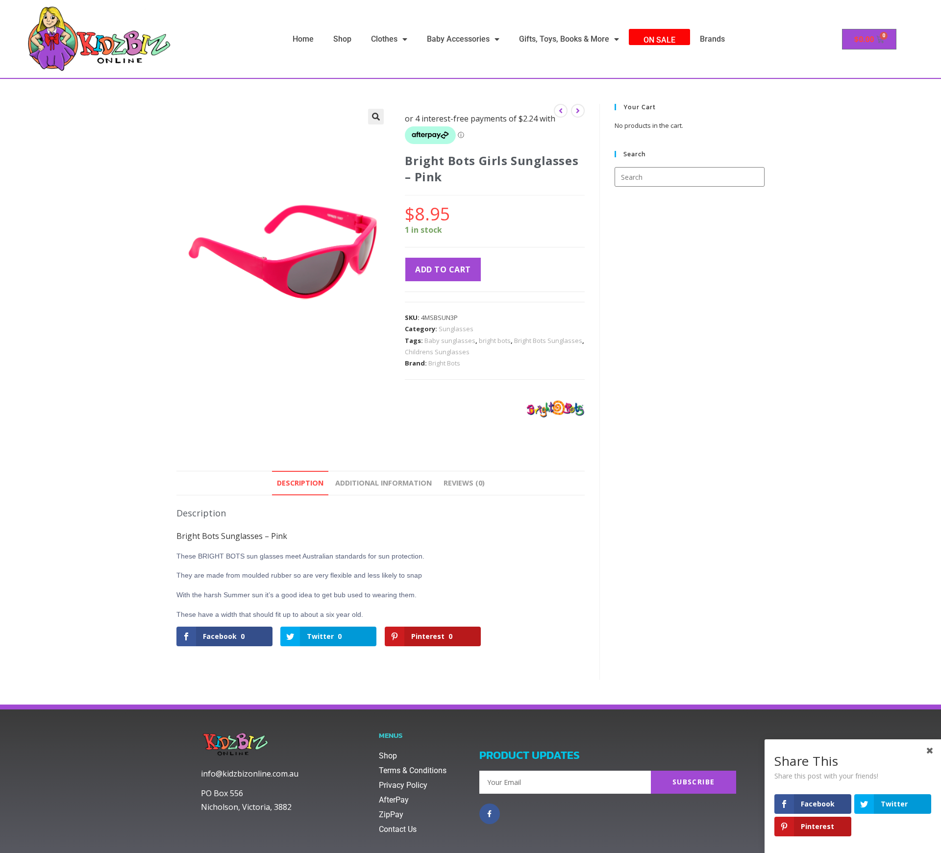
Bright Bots (444, 363)
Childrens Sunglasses (437, 351)
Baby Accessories (458, 39)
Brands (712, 39)
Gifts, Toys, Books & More (564, 39)
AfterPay (394, 799)
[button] (376, 116)
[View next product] (578, 111)
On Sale (659, 40)
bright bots (495, 340)
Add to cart (443, 269)
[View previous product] (561, 111)
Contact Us (398, 829)
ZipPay (391, 814)
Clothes (384, 39)
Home (303, 39)
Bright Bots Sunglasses (548, 340)
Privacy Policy (403, 785)
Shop (342, 39)
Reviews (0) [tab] (464, 482)
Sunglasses (456, 328)
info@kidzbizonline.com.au (249, 773)
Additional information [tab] (383, 482)
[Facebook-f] (489, 814)
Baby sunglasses (449, 340)
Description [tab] (300, 482)
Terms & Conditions (412, 770)
